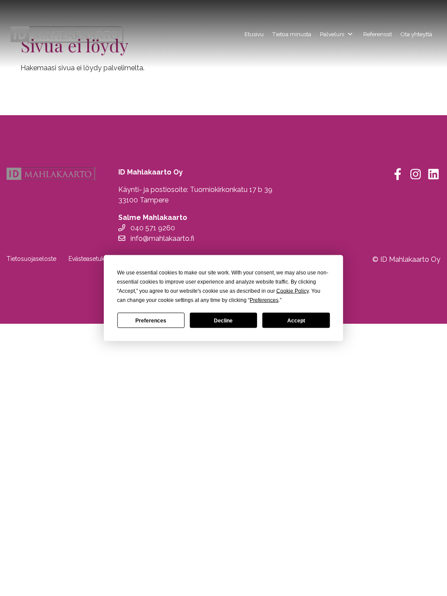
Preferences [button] (264, 300)
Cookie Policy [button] (292, 291)
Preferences (150, 320)
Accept (296, 320)
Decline (223, 320)
